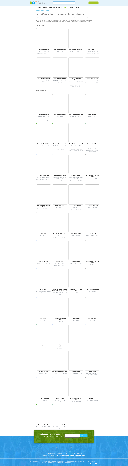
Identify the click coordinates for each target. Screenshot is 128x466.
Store (78, 7)
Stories (72, 7)
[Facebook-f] (88, 463)
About (66, 7)
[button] (39, 7)
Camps (39, 7)
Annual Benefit (57, 7)
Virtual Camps (47, 7)
